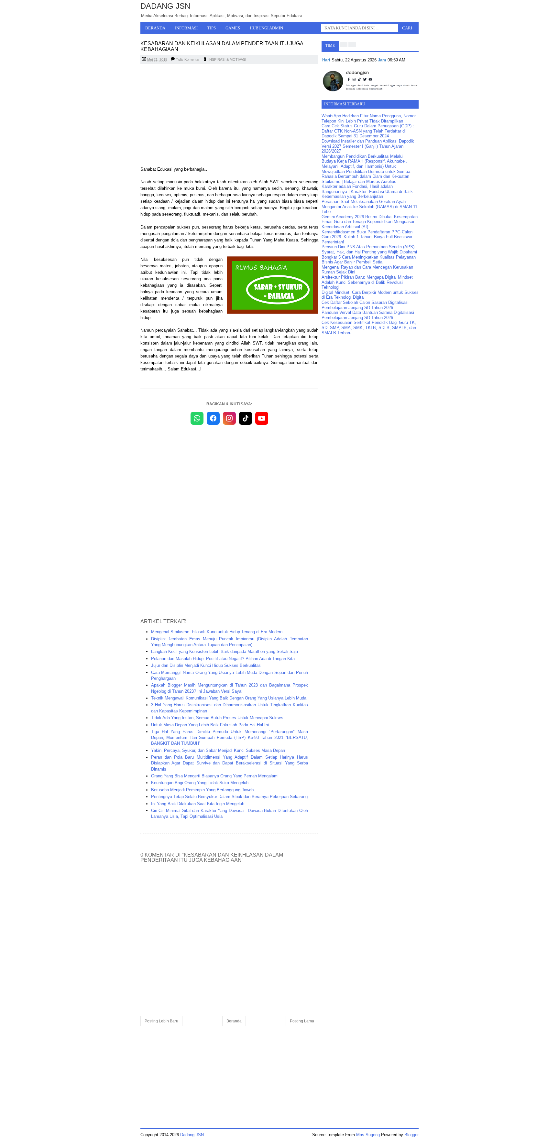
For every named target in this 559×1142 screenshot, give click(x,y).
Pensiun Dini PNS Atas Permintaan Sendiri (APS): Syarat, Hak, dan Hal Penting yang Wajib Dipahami (369, 249)
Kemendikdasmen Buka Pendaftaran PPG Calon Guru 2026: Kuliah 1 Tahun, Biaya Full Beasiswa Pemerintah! (367, 236)
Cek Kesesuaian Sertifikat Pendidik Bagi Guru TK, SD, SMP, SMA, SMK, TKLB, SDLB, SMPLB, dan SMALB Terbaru (369, 327)
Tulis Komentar (188, 59)
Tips (211, 28)
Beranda (155, 28)
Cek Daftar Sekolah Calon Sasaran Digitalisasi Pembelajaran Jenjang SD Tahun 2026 (365, 305)
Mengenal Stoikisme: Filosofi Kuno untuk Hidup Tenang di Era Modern (216, 631)
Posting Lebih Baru (161, 1021)
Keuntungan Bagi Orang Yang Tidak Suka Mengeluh (199, 782)
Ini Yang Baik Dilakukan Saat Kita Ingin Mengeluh (197, 803)
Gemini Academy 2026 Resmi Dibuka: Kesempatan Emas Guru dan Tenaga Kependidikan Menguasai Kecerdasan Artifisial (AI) (370, 221)
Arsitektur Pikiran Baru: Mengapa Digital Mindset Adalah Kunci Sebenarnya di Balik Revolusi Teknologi (367, 282)
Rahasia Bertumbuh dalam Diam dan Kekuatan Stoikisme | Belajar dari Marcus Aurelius (365, 179)
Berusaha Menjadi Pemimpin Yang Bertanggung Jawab (202, 789)
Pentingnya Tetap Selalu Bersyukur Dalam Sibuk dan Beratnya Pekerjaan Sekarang (229, 796)
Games (232, 28)
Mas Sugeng (368, 1134)
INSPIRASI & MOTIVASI (227, 59)
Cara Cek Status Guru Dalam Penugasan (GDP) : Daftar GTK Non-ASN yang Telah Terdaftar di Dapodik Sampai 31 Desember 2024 (368, 130)
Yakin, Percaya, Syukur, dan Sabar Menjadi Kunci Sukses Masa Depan (218, 750)
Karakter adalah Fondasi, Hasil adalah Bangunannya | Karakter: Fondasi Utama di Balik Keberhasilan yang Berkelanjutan (367, 191)
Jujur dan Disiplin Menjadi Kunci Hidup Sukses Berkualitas (206, 665)
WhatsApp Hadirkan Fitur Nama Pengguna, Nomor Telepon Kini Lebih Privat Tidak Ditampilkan (369, 118)
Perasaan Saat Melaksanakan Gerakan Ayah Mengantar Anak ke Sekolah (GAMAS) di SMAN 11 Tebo (369, 206)
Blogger (411, 1134)
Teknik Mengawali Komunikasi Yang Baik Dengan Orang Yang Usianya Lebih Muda (228, 698)
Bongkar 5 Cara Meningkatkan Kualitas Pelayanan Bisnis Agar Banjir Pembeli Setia (369, 260)
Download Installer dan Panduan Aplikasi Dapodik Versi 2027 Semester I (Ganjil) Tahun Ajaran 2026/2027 (368, 146)
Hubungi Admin (266, 28)
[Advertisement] (229, 116)
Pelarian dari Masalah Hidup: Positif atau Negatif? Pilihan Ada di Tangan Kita (223, 658)
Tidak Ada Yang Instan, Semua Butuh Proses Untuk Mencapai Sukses (217, 717)
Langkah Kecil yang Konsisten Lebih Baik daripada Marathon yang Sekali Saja (224, 651)
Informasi (186, 28)
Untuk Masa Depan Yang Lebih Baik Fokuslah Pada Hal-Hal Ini (210, 724)
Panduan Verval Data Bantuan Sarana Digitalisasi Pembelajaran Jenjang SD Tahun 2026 (368, 315)
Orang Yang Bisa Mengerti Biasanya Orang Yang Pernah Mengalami (215, 776)
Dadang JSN (165, 6)
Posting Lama (302, 1021)
